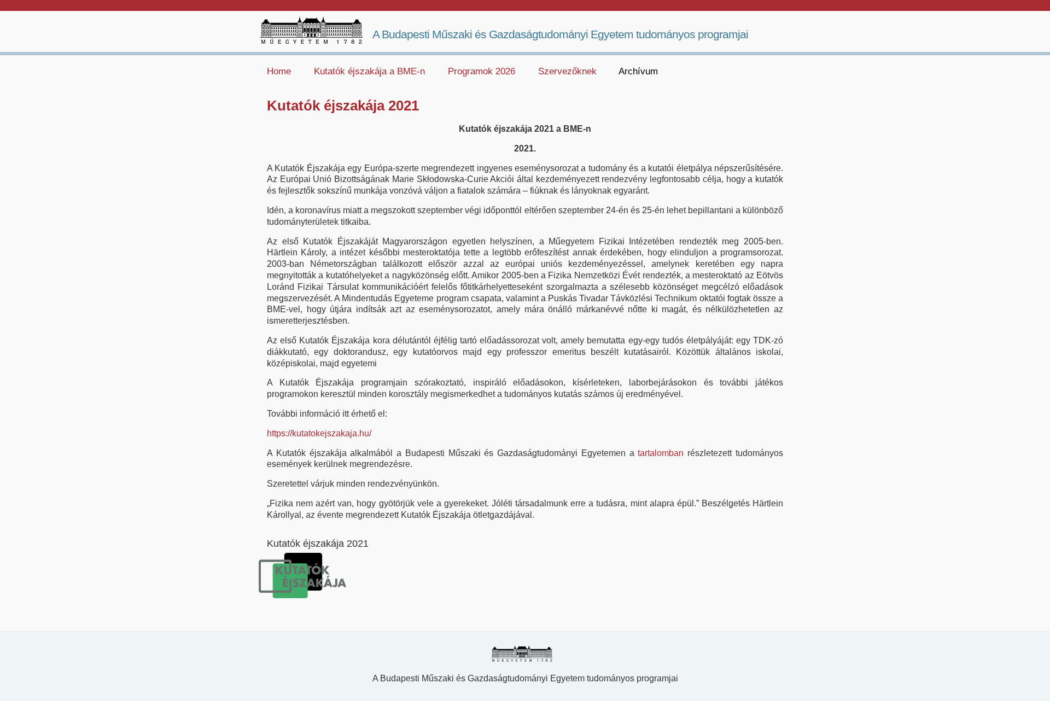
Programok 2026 (481, 71)
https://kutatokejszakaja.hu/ (319, 433)
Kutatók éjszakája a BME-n (369, 71)
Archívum (638, 71)
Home (279, 71)
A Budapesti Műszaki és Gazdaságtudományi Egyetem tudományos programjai (560, 34)
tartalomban (661, 453)
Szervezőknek (567, 71)
